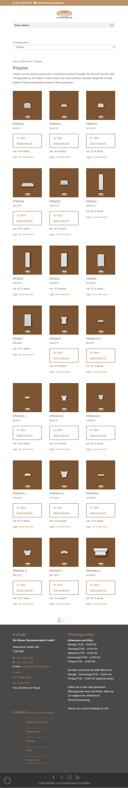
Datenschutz (33, 731)
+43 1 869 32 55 (24, 662)
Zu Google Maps (22, 677)
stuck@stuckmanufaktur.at (35, 666)
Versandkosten (26, 157)
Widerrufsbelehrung (37, 722)
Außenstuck (26, 61)
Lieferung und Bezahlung (39, 712)
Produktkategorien (21, 42)
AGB (29, 750)
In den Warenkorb (24, 141)
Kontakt (30, 741)
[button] (7, 780)
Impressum (32, 759)
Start (15, 61)
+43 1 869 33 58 (24, 658)
